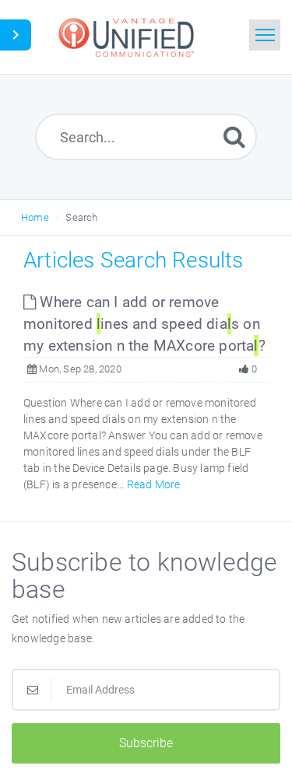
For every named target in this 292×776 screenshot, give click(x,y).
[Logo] (128, 37)
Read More (154, 484)
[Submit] (234, 136)
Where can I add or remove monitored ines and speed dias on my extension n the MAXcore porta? (144, 324)
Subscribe (146, 743)
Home (35, 217)
